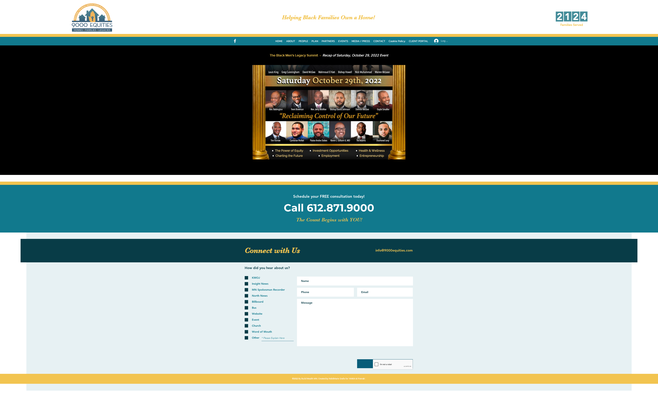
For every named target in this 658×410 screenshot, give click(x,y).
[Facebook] (234, 41)
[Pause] (249, 155)
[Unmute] (255, 155)
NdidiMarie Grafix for (338, 378)
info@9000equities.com (394, 250)
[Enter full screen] (408, 155)
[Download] (440, 5)
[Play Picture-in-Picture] (402, 155)
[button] (361, 41)
